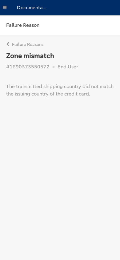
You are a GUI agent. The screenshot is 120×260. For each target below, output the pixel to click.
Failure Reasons (27, 44)
